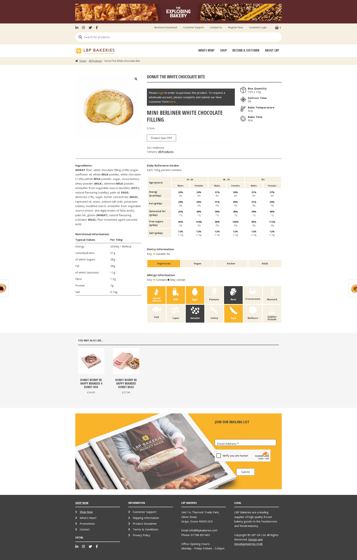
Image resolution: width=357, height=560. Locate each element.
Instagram (83, 27)
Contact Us (216, 27)
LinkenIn (77, 27)
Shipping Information (146, 518)
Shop (223, 50)
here (173, 101)
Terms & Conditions (145, 529)
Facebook (97, 27)
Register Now (235, 27)
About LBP (272, 50)
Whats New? (206, 50)
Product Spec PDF (161, 138)
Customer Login (258, 27)
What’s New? (88, 518)
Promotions (87, 523)
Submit (245, 472)
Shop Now (86, 512)
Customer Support (193, 27)
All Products (95, 61)
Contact (85, 529)
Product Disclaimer (145, 523)
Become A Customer (245, 50)
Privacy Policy (141, 535)
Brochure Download (166, 27)
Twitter (90, 27)
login (161, 93)
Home (82, 61)
